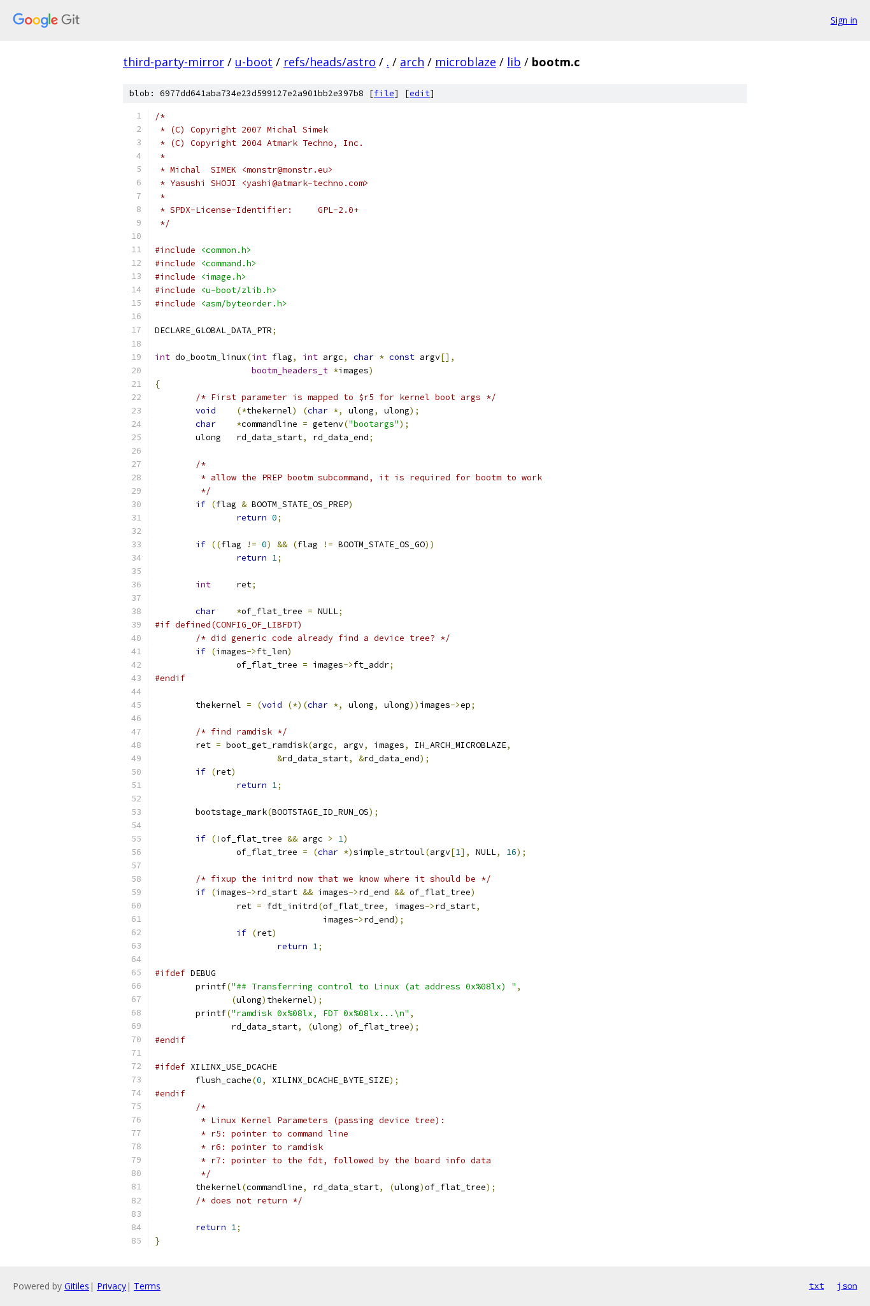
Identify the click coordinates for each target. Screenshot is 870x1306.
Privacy (111, 1286)
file (384, 93)
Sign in (844, 20)
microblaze (465, 61)
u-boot (254, 61)
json (847, 1285)
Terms (147, 1286)
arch (412, 61)
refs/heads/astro (329, 61)
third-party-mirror (173, 61)
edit (420, 93)
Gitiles (76, 1286)
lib (514, 61)
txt (816, 1285)
